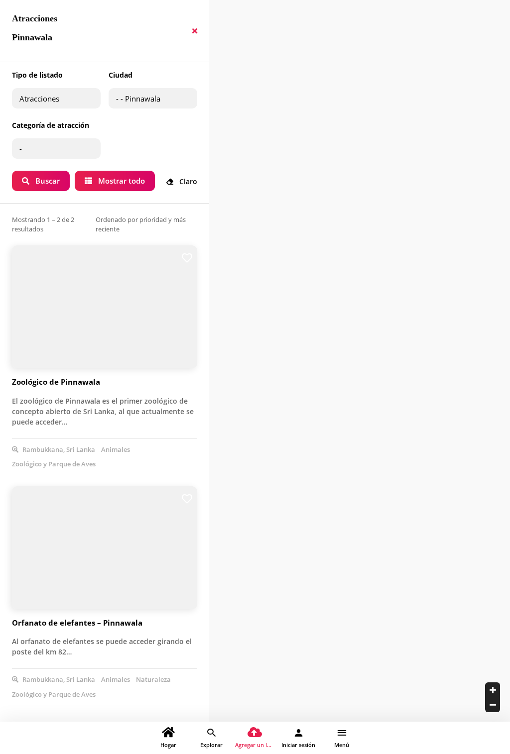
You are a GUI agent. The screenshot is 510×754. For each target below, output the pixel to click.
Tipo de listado (37, 75)
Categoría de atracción (50, 125)
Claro (187, 181)
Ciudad (120, 75)
